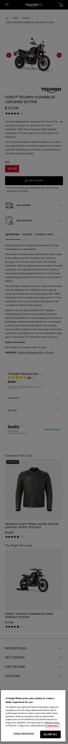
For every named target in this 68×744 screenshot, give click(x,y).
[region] (33, 715)
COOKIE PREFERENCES (23, 733)
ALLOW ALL (50, 734)
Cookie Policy (52, 725)
